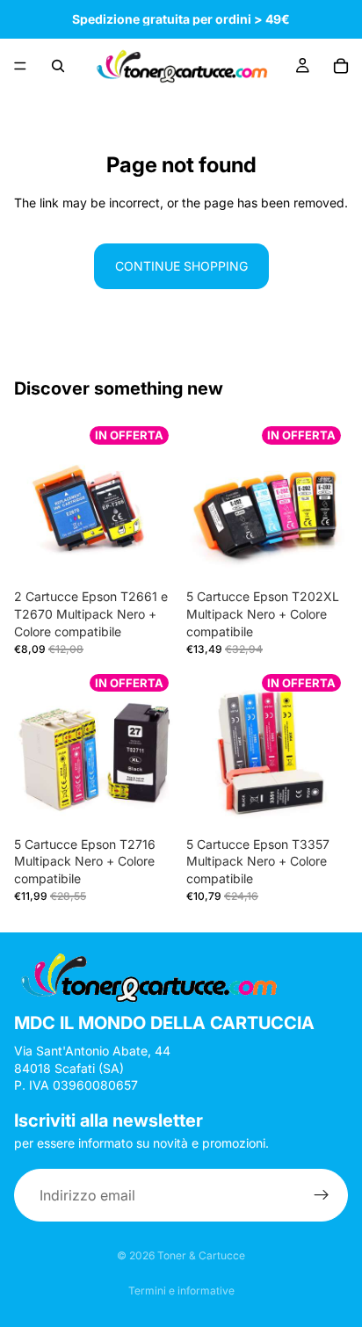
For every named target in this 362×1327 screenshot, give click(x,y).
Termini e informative (181, 1290)
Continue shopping (181, 265)
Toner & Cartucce (201, 1255)
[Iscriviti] (321, 1196)
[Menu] (20, 66)
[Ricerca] (58, 66)
